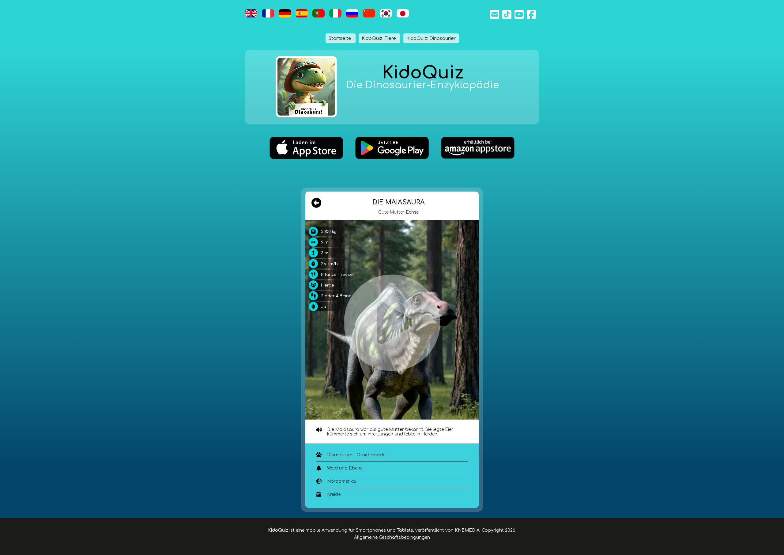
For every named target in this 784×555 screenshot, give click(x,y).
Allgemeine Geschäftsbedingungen (392, 537)
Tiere (379, 38)
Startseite (340, 38)
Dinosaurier (431, 38)
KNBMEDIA (467, 530)
